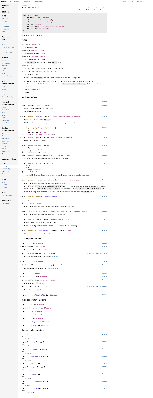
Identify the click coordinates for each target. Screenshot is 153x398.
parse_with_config (35, 145)
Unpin (29, 318)
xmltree (24, 5)
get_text (31, 219)
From (31, 363)
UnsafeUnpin (32, 322)
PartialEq (31, 277)
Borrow (32, 342)
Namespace (51, 22)
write (30, 155)
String (46, 18)
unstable (98, 253)
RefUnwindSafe (33, 308)
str (39, 105)
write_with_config (35, 163)
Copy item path (38, 7)
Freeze (29, 304)
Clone (29, 243)
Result (55, 116)
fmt (26, 265)
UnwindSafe (31, 325)
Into (34, 367)
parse (30, 137)
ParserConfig (44, 132)
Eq (28, 273)
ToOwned (32, 374)
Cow (59, 219)
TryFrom (35, 381)
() (64, 155)
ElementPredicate (47, 180)
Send (28, 311)
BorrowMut (33, 349)
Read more (48, 250)
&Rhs (41, 287)
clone (27, 246)
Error (68, 155)
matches (31, 231)
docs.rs (124, 1)
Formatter (46, 265)
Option (39, 18)
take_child (32, 211)
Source (24, 10)
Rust (132, 1)
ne (26, 287)
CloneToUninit (35, 356)
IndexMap (66, 81)
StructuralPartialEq (36, 295)
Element (30, 102)
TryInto (35, 388)
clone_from (29, 253)
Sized (36, 339)
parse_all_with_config (37, 128)
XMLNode (45, 28)
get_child (32, 180)
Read (41, 116)
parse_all (32, 116)
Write (38, 155)
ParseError (76, 116)
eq (26, 280)
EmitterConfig (38, 170)
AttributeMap (46, 26)
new (29, 105)
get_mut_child (34, 196)
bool (70, 231)
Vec (40, 28)
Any (30, 335)
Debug (29, 262)
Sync (28, 315)
